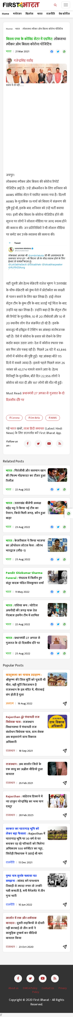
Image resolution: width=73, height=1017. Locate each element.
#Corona (14, 418)
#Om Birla (34, 418)
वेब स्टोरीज (64, 13)
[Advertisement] (36, 127)
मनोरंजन (17, 13)
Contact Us (48, 988)
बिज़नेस (29, 13)
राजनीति (50, 13)
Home (5, 13)
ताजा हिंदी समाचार (34, 428)
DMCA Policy (30, 988)
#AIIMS (52, 418)
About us (13, 988)
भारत (39, 13)
